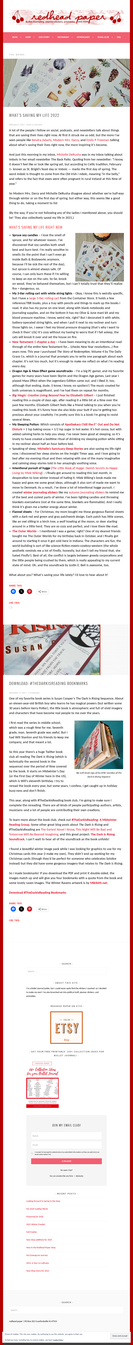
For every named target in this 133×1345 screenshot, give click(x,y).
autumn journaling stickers (87, 492)
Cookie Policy (58, 1340)
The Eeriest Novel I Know (57, 829)
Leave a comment (34, 125)
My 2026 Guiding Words (37, 1209)
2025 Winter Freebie (35, 1224)
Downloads (83, 37)
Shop (28, 37)
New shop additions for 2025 (39, 1240)
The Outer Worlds (24, 531)
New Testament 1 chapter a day (33, 342)
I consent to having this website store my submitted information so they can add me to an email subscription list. (67, 1153)
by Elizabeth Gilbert (52, 395)
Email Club (103, 37)
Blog (15, 37)
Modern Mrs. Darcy (66, 140)
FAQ (119, 37)
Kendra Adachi (41, 140)
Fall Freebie (31, 1232)
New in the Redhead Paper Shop (40, 1247)
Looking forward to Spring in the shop (43, 1201)
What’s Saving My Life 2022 (34, 115)
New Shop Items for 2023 (37, 1271)
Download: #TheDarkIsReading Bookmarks (48, 683)
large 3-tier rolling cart (44, 298)
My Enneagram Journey (37, 1255)
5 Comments (34, 693)
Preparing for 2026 (34, 1217)
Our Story (44, 37)
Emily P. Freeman (97, 140)
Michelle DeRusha (69, 154)
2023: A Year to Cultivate (37, 1263)
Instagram (63, 37)
